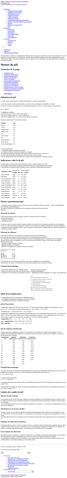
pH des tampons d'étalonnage (12, 81)
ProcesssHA (11, 32)
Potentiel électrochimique (11, 82)
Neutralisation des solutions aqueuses (18, 465)
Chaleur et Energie (13, 17)
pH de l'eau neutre (9, 79)
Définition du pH (9, 73)
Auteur (10, 43)
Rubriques (7, 9)
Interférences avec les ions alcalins (13, 87)
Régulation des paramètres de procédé (18, 458)
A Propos (6, 39)
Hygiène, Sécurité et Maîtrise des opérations (20, 21)
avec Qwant (11, 471)
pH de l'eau (11, 466)
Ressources (7, 28)
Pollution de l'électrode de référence (14, 88)
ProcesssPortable (12, 37)
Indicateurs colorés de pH (11, 74)
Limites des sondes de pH (11, 84)
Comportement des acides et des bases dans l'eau (21, 463)
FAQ (9, 26)
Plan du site (7, 49)
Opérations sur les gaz (14, 14)
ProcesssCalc (11, 31)
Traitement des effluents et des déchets (18, 20)
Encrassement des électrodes (12, 90)
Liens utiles (11, 36)
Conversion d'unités (13, 34)
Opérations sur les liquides (15, 11)
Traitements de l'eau (13, 18)
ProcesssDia (11, 29)
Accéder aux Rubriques (21, 1)
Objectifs (10, 42)
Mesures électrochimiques (11, 53)
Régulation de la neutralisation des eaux (18, 462)
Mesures (10, 23)
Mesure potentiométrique (11, 76)
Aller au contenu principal (8, 1)
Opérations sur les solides (15, 12)
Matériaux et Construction (15, 25)
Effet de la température (10, 77)
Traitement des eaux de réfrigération (17, 460)
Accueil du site (12, 40)
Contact (10, 45)
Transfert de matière (13, 15)
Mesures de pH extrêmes (11, 85)
